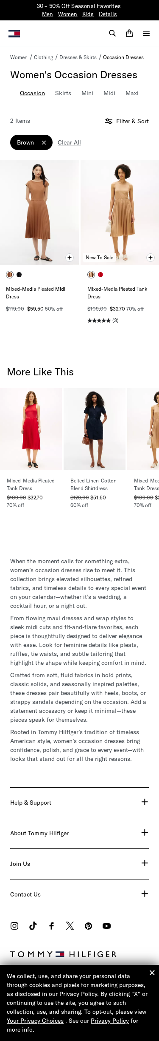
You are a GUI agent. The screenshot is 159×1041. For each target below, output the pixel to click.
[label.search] (112, 33)
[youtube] (107, 927)
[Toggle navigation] (146, 33)
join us (20, 864)
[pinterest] (88, 927)
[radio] (9, 274)
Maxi (132, 93)
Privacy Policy (110, 1020)
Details (108, 14)
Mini (87, 93)
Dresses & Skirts (78, 57)
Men (47, 14)
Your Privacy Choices (35, 1020)
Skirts (63, 93)
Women (68, 14)
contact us (25, 894)
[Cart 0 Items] (129, 33)
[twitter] (70, 927)
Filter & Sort (131, 121)
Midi (109, 93)
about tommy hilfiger (39, 833)
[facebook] (51, 927)
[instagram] (14, 927)
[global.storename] (14, 33)
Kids (88, 14)
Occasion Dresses (123, 57)
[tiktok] (33, 927)
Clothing (43, 57)
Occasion (32, 93)
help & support (30, 802)
